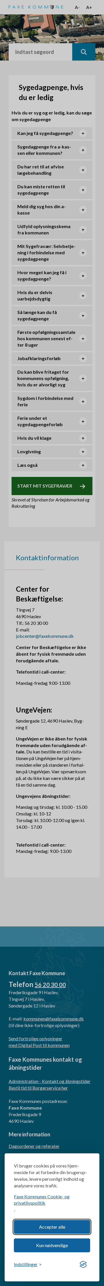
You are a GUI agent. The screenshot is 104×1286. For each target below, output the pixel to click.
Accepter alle (52, 1226)
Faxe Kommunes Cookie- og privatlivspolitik (42, 1200)
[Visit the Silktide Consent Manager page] (83, 1265)
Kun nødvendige (52, 1245)
